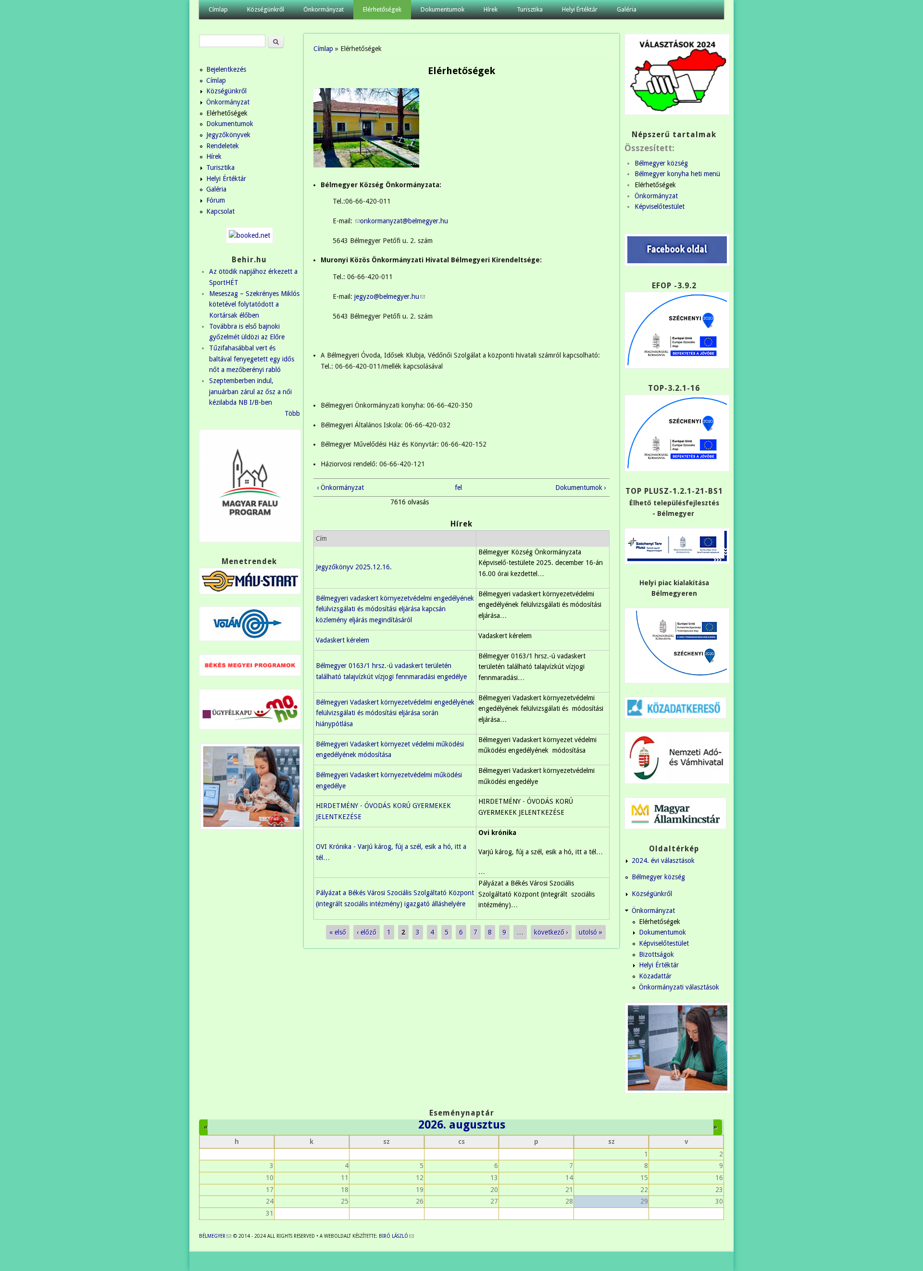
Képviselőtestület (660, 206)
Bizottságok (656, 954)
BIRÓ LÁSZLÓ (396, 1236)
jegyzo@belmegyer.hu (389, 296)
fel (458, 487)
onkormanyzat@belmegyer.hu (404, 221)
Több (292, 413)
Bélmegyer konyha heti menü (677, 174)
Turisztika (530, 9)
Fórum (215, 200)
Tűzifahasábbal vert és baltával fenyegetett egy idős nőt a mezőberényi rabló (251, 358)
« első (337, 932)
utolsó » (590, 932)
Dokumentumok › (580, 487)
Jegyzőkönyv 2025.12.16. (354, 567)
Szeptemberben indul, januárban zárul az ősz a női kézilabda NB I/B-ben (250, 391)
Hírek (491, 9)
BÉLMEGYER (215, 1236)
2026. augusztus (461, 1124)
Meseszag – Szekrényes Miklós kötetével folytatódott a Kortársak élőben (254, 304)
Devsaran (710, 1261)
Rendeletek (222, 146)
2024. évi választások (663, 860)
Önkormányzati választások (679, 987)
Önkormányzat (323, 9)
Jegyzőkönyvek (228, 135)
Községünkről (265, 9)
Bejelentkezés (226, 69)
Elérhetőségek (382, 9)
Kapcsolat (220, 211)
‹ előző (366, 932)
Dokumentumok (442, 9)
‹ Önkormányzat (340, 487)
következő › (551, 932)
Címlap (218, 9)
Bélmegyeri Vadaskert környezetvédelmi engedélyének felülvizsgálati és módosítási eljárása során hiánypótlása (395, 713)
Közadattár (655, 976)
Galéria (626, 9)
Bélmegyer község (661, 163)
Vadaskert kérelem (342, 640)
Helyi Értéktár (580, 9)
